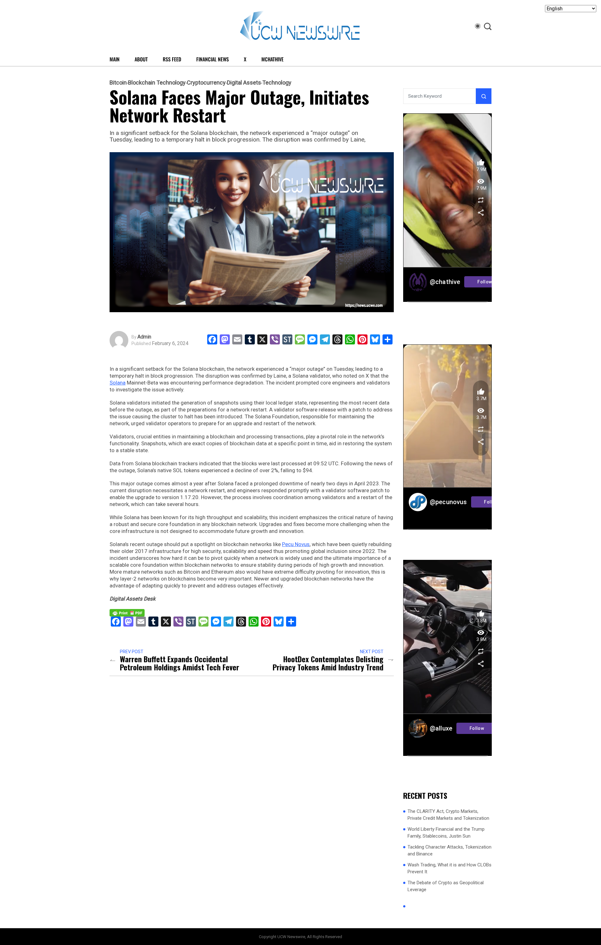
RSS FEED (172, 59)
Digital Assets (244, 83)
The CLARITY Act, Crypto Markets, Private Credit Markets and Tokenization (448, 814)
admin (144, 337)
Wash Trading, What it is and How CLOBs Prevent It (449, 868)
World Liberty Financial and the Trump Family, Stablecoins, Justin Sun (446, 832)
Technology (276, 83)
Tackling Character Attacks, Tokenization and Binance (449, 850)
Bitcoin (118, 83)
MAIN (115, 59)
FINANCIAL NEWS (212, 59)
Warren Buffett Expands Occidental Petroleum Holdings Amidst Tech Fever (179, 663)
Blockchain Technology (157, 83)
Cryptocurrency (206, 83)
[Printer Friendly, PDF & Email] (127, 612)
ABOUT (141, 59)
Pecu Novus (296, 544)
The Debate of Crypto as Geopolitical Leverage (446, 886)
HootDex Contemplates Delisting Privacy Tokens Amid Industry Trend (328, 663)
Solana (118, 383)
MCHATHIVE (272, 59)
